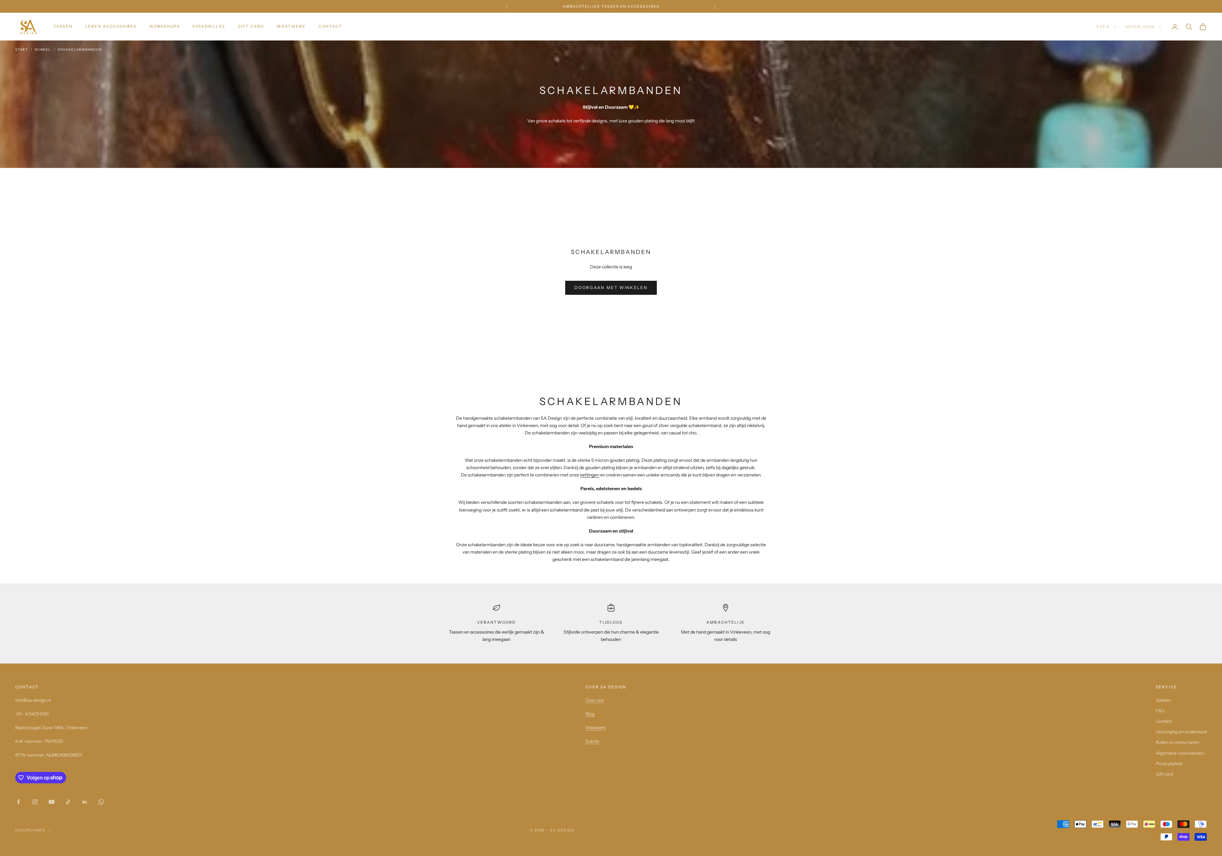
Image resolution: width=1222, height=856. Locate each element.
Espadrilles (209, 26)
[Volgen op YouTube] (51, 802)
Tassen (63, 26)
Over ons (595, 700)
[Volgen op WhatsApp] (101, 802)
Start (21, 49)
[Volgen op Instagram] (35, 802)
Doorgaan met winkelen (611, 287)
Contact (330, 26)
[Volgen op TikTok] (68, 802)
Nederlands (1140, 27)
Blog (590, 714)
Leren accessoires (111, 26)
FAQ (1160, 711)
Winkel (43, 49)
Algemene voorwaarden (1180, 753)
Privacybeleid (1169, 763)
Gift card (251, 26)
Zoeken (1163, 700)
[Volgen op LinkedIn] (84, 802)
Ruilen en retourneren (1177, 742)
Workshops (164, 26)
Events (592, 741)
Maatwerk (291, 26)
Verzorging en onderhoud (1181, 732)
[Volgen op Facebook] (18, 802)
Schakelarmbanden (80, 49)
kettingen (589, 475)
